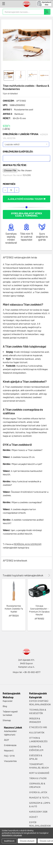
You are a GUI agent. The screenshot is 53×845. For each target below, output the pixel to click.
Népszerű (9, 750)
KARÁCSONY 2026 (38, 811)
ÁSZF (6, 739)
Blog (5, 706)
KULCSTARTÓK (36, 732)
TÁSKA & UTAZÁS (38, 778)
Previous (45, 575)
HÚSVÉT (33, 816)
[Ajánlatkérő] (45, 3)
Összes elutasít (27, 840)
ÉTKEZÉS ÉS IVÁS (38, 727)
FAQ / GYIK (9, 755)
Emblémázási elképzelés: (18, 151)
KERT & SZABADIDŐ (39, 772)
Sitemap (7, 720)
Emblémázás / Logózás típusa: (25, 136)
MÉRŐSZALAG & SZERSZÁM (27, 544)
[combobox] (26, 12)
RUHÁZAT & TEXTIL (39, 797)
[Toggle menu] (3, 3)
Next (48, 575)
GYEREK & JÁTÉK (38, 792)
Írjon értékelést (10, 93)
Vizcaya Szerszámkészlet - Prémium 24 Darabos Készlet (39, 610)
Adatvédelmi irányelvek (12, 835)
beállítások (9, 840)
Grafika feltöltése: (15, 165)
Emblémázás (10, 745)
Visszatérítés (10, 761)
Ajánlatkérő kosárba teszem (25, 198)
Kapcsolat (7, 700)
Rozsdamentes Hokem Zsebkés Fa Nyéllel (14, 608)
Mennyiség (9, 183)
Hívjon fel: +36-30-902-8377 (26, 672)
